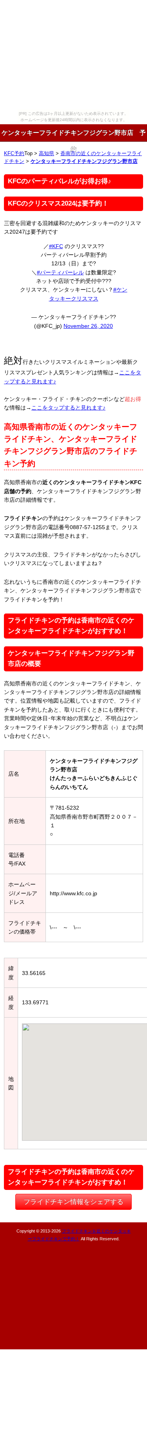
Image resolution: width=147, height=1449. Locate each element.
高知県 (46, 153)
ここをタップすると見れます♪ (68, 407)
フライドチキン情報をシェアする (73, 1202)
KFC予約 (14, 153)
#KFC (56, 246)
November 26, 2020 (88, 326)
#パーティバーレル (60, 272)
